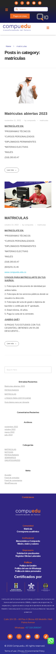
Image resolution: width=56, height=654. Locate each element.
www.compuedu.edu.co (15, 272)
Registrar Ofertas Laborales (28, 556)
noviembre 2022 (11, 427)
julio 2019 (9, 435)
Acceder (8, 475)
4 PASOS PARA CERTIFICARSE (18, 398)
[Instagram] (22, 3)
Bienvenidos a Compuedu (28, 541)
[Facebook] (16, 3)
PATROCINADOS (12, 390)
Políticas (28, 562)
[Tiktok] (46, 636)
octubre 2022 (10, 429)
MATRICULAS (16, 218)
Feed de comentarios (13, 480)
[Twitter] (28, 3)
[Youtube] (34, 3)
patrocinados (12, 455)
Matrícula (28, 529)
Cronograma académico (28, 531)
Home (8, 46)
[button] (20, 16)
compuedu (31, 120)
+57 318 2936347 (33, 628)
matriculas (44, 120)
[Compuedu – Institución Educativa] (17, 27)
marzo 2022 (9, 432)
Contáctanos (28, 497)
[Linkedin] (39, 3)
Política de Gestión (28, 566)
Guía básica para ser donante (17, 402)
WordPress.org (11, 483)
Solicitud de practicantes (28, 553)
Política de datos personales (28, 571)
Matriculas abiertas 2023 (26, 114)
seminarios (10, 458)
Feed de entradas (12, 478)
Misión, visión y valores (28, 544)
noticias (9, 452)
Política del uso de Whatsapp (28, 568)
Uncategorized (12, 460)
